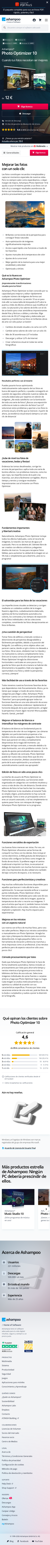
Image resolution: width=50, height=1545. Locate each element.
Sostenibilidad (8, 1401)
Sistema (5, 1365)
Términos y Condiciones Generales (17, 1456)
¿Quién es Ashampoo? (11, 1397)
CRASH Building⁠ (9, 1418)
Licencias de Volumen (11, 1429)
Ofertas (6, 1498)
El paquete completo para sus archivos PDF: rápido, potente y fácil (23, 11)
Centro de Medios (9, 1441)
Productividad (8, 1369)
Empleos (5, 1409)
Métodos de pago (9, 1469)
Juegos (5, 1378)
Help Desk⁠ (6, 1483)
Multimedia (7, 1361)
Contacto (6, 1414)
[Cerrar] (47, 2)
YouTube (39, 1541)
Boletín (5, 1519)
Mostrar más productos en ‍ (28, 146)
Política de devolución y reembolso (17, 1473)
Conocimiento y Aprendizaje (14, 1386)
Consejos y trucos (9, 1515)
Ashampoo (8, 1523)
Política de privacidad (11, 1460)
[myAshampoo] (34, 20)
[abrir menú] (46, 20)
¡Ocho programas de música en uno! (17, 1219)
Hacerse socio (8, 1437)
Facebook (24, 1541)
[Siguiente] (46, 1209)
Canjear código (8, 1511)
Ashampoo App (8, 1507)
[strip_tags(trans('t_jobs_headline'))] (28, 1346)
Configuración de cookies (13, 1464)
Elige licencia (26, 106)
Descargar (26, 113)
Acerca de (6, 1452)
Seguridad (6, 1374)
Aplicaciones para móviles (13, 1382)
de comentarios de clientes (31, 129)
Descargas (6, 1502)
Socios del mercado (10, 1433)
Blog (11, 1541)
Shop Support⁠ (8, 1488)
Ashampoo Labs (9, 1405)
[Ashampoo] (11, 1319)
